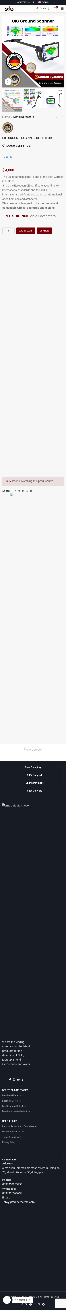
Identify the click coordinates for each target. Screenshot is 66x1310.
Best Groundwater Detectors (16, 1111)
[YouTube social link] (44, 8)
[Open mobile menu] (62, 8)
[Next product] (62, 117)
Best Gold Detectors (11, 1101)
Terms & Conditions (11, 1137)
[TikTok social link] (48, 8)
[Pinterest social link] (30, 1304)
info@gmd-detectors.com (18, 1202)
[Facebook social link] (37, 8)
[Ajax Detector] (33, 749)
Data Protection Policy (13, 1131)
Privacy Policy (9, 1142)
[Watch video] (8, 81)
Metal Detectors (23, 116)
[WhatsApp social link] (39, 1304)
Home (6, 116)
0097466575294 (12, 1193)
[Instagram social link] (40, 8)
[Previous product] (56, 117)
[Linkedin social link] (35, 1304)
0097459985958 (12, 1184)
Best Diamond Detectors (14, 1106)
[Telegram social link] (43, 1304)
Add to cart (25, 231)
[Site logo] (9, 8)
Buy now (44, 231)
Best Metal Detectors (12, 1095)
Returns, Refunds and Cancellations (19, 1126)
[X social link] (26, 1304)
